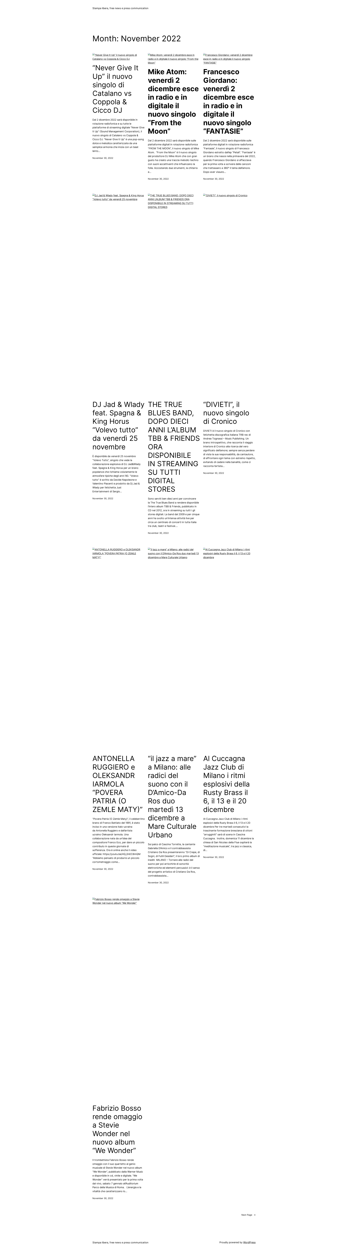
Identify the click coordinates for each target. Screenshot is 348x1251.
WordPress (249, 1242)
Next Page (248, 1214)
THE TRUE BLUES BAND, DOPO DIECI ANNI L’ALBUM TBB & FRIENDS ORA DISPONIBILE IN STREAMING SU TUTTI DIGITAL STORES (174, 447)
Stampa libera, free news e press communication (120, 8)
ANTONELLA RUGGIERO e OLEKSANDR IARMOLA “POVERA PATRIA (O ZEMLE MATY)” (117, 784)
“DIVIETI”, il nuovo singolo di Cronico (226, 413)
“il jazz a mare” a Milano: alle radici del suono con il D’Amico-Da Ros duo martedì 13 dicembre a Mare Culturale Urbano (172, 796)
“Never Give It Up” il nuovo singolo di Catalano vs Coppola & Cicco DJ (115, 89)
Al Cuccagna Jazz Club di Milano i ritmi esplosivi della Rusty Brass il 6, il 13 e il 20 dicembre (226, 784)
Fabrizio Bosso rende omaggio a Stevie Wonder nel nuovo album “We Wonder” (117, 1129)
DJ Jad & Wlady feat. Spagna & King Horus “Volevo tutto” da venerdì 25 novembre (118, 425)
